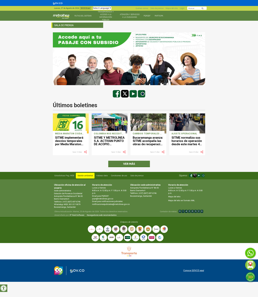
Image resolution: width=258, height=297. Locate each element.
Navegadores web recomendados (101, 215)
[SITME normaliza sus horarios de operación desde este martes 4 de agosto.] (187, 123)
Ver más (129, 163)
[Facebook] (117, 93)
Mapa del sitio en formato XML (181, 200)
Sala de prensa (156, 8)
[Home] (61, 17)
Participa (159, 16)
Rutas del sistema (83, 16)
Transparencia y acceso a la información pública (106, 16)
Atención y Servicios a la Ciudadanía (129, 15)
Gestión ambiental (85, 175)
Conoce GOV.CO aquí (193, 270)
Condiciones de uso (119, 175)
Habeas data (102, 175)
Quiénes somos (142, 8)
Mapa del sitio (172, 8)
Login (182, 8)
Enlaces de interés (129, 222)
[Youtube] (133, 93)
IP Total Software (77, 215)
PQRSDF (147, 16)
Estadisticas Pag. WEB (64, 175)
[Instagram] (141, 93)
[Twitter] (125, 93)
